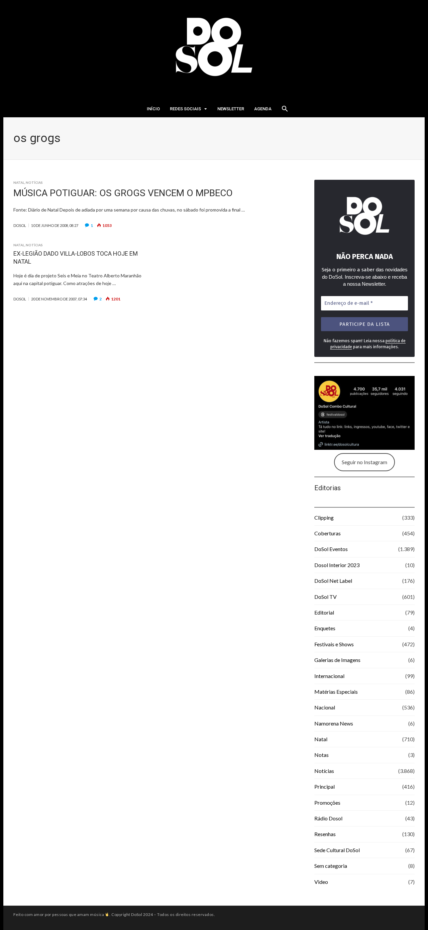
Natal (18, 182)
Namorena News (333, 723)
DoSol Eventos (331, 549)
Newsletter (230, 108)
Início (153, 108)
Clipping (324, 517)
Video (321, 882)
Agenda (263, 108)
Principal (324, 786)
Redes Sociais (185, 108)
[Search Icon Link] (285, 110)
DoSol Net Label (333, 580)
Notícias (34, 182)
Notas (321, 755)
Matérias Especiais (336, 691)
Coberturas (327, 533)
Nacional (324, 707)
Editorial (324, 612)
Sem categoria (330, 865)
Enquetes (324, 628)
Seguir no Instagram (364, 462)
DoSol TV (325, 596)
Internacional (329, 676)
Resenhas (325, 834)
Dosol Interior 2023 (336, 565)
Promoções (327, 802)
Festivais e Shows (334, 644)
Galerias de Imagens (337, 660)
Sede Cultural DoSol (337, 850)
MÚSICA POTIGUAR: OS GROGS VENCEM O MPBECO (123, 192)
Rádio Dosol (328, 818)
